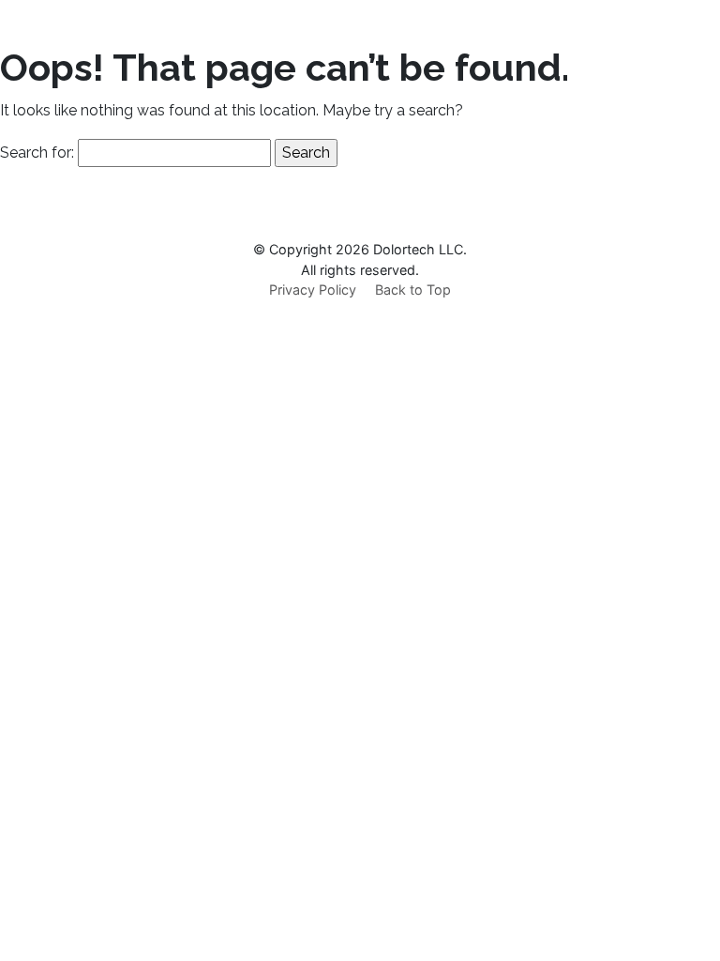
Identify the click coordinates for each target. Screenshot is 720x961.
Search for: (37, 152)
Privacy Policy (312, 289)
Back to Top (413, 289)
